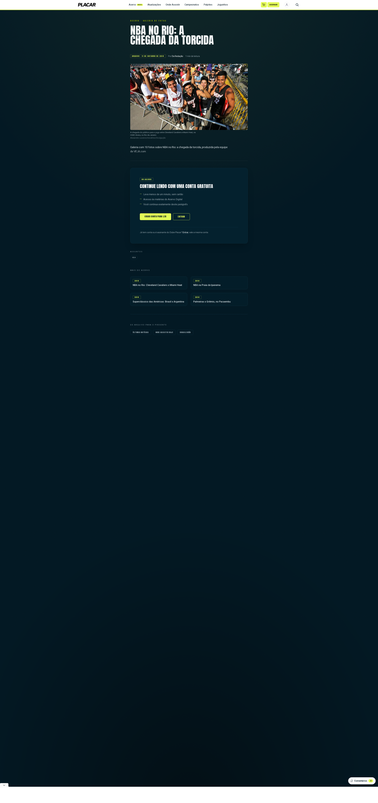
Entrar (181, 216)
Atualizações (154, 4)
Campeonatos (192, 4)
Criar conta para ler (155, 216)
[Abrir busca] (297, 5)
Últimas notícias (141, 332)
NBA (134, 257)
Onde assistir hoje (164, 332)
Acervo (135, 4)
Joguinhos (222, 4)
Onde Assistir (173, 4)
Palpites (208, 4)
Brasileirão (185, 332)
